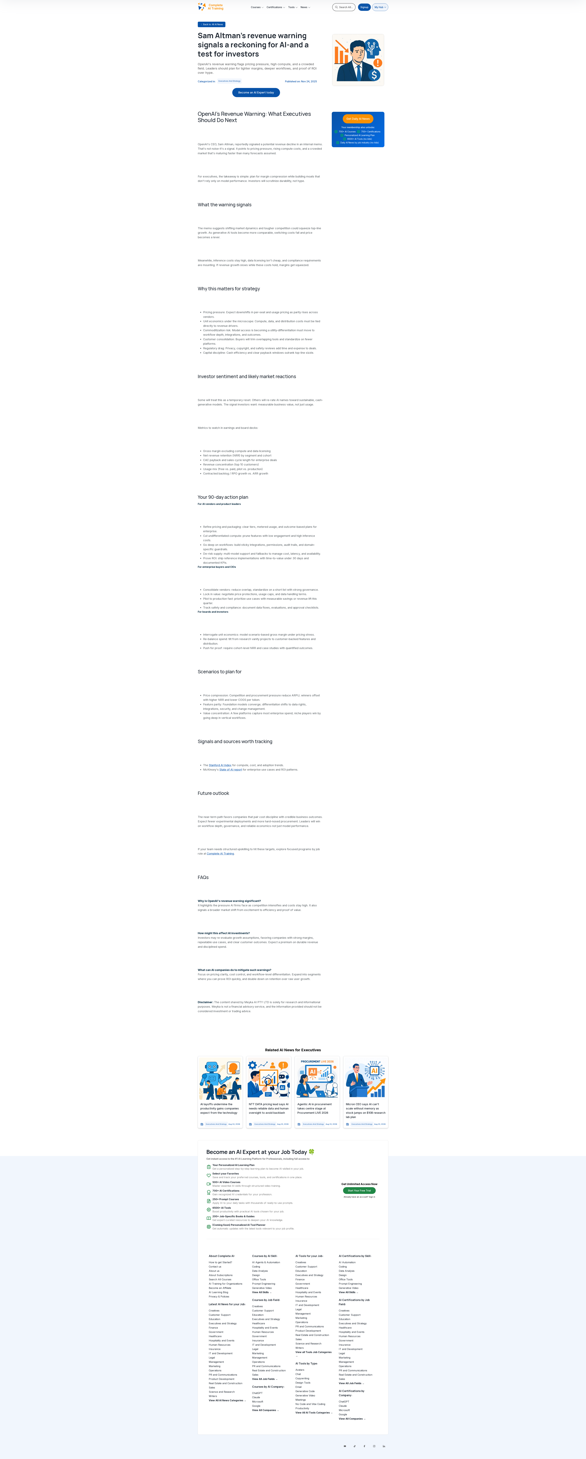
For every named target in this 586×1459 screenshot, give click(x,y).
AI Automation (347, 1262)
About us (214, 1270)
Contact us (215, 1266)
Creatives (214, 1310)
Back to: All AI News (213, 24)
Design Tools (302, 1382)
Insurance (215, 1349)
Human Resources (219, 1344)
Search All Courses (220, 1279)
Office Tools (259, 1279)
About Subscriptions (221, 1275)
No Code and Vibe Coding (310, 1404)
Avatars (299, 1369)
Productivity (302, 1408)
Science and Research (222, 1391)
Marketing (214, 1366)
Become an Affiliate (220, 1287)
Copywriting (302, 1378)
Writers (213, 1396)
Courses (255, 7)
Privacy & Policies (219, 1296)
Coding (256, 1266)
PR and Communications (223, 1374)
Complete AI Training (220, 853)
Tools (291, 7)
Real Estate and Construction (225, 1383)
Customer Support (219, 1314)
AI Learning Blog (218, 1292)
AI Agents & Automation (266, 1262)
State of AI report (230, 769)
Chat (298, 1374)
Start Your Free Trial (359, 1190)
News (304, 7)
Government (216, 1331)
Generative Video (262, 1287)
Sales (212, 1387)
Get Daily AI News (358, 118)
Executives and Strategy (230, 81)
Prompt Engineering (263, 1283)
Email (298, 1386)
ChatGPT (257, 1393)
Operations (215, 1370)
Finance (213, 1327)
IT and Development (220, 1353)
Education (214, 1319)
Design (256, 1275)
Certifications (274, 7)
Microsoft (257, 1401)
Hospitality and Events (221, 1340)
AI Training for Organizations (225, 1283)
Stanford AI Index (220, 765)
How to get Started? (220, 1262)
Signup (364, 7)
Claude (256, 1397)
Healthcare (215, 1336)
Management (216, 1361)
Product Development (221, 1379)
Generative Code (305, 1391)
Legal (212, 1357)
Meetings (300, 1399)
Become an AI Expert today (256, 92)
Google (256, 1405)
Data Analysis (260, 1270)
